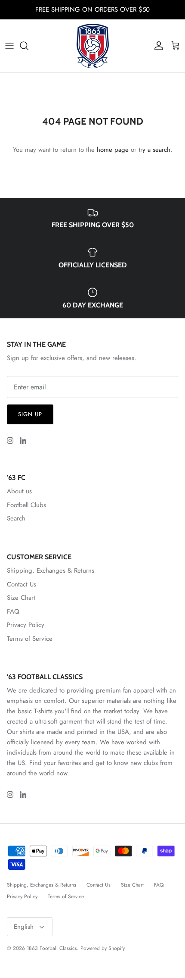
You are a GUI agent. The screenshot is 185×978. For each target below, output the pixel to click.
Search (16, 518)
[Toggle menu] (9, 45)
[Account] (156, 45)
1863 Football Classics (52, 948)
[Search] (28, 45)
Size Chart (21, 597)
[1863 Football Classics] (93, 46)
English (24, 926)
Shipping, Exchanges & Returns (50, 570)
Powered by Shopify (102, 948)
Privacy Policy (25, 625)
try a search (154, 149)
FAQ (13, 611)
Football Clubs (26, 505)
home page (113, 149)
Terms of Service (29, 638)
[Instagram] (10, 440)
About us (19, 491)
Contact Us (21, 584)
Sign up (30, 414)
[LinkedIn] (23, 440)
